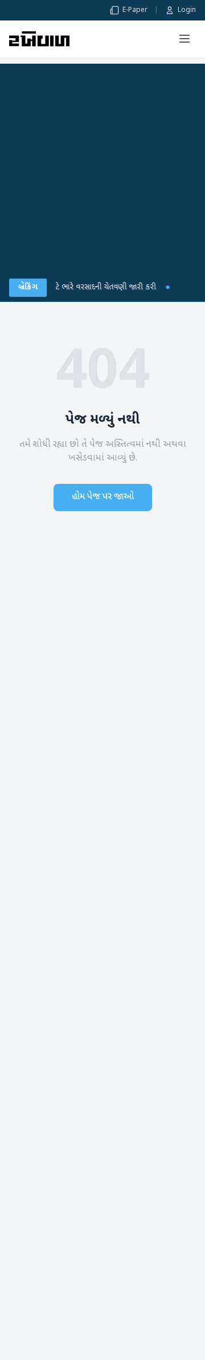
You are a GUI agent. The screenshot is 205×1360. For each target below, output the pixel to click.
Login (187, 10)
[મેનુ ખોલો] (184, 38)
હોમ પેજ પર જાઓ (103, 497)
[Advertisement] (102, 166)
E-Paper (134, 10)
